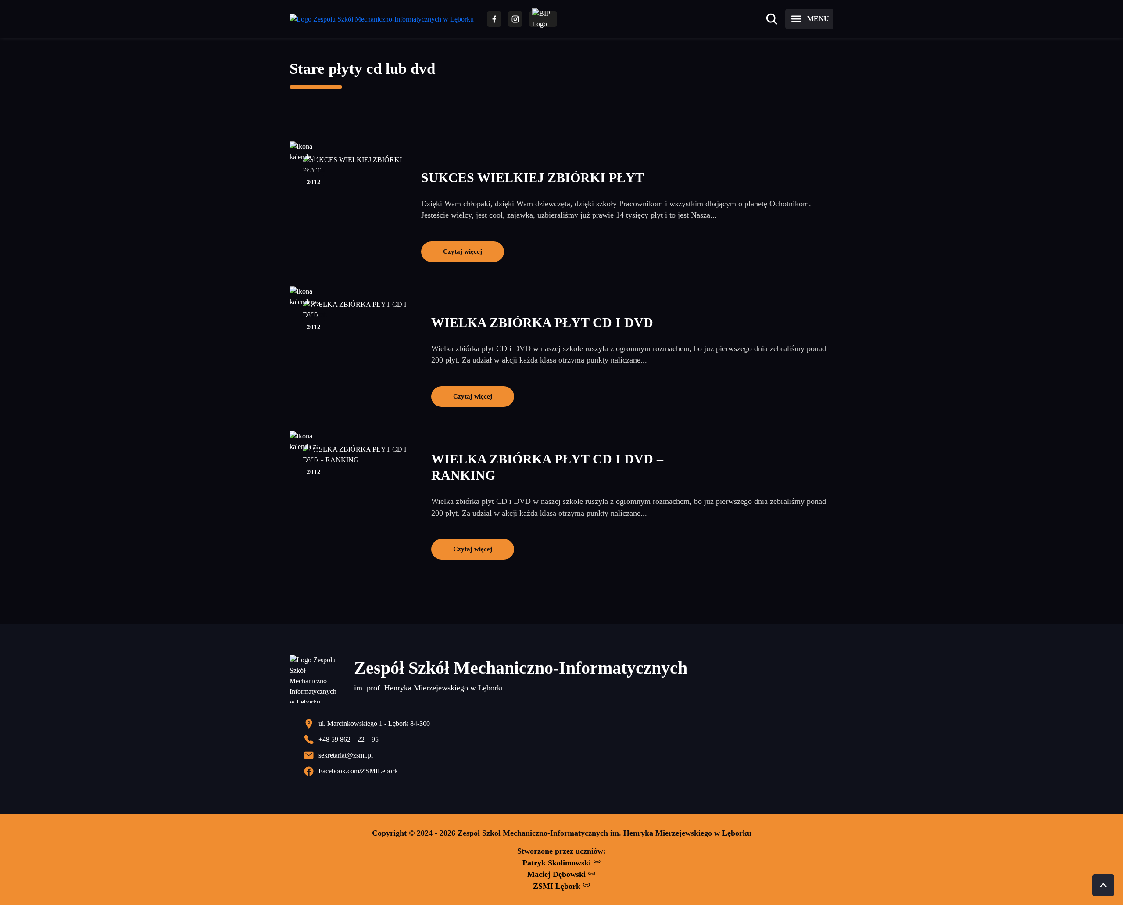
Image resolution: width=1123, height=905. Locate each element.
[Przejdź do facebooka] (494, 19)
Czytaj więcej (462, 251)
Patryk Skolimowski (557, 862)
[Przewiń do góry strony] (1103, 885)
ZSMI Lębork (558, 886)
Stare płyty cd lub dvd (362, 68)
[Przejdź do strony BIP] (543, 19)
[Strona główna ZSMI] (382, 19)
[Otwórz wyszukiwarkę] (771, 19)
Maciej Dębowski (557, 874)
